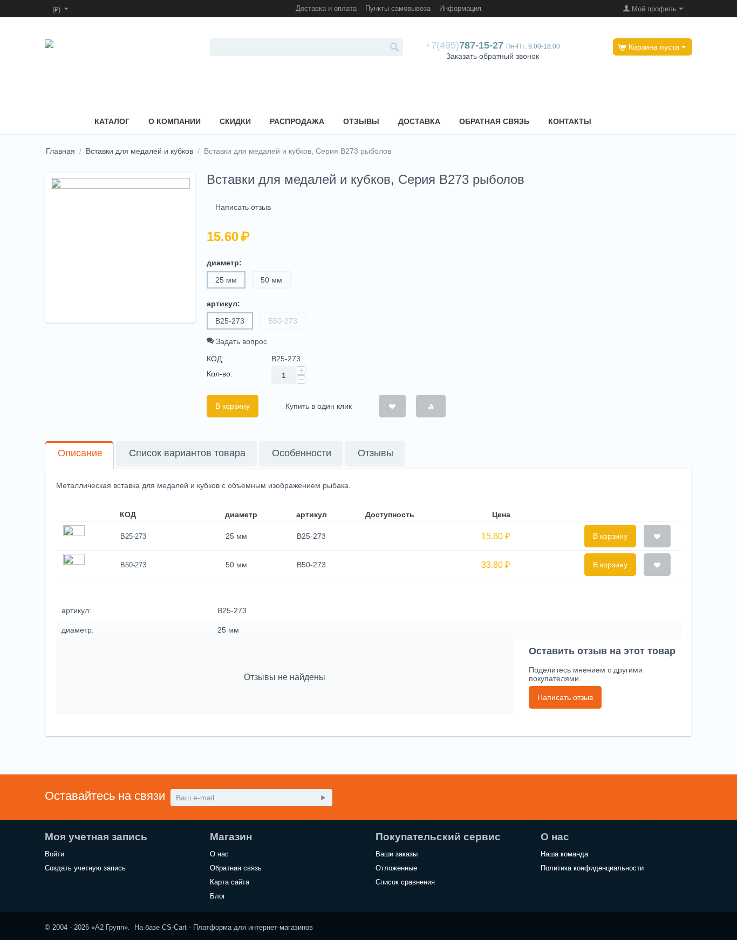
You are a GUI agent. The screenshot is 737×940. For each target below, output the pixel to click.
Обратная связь (494, 121)
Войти (54, 854)
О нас (219, 854)
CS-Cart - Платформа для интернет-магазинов (237, 927)
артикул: (223, 303)
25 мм (226, 280)
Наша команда (564, 854)
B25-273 (229, 321)
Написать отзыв (243, 207)
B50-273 (282, 321)
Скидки (235, 121)
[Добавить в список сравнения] (431, 406)
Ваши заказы (397, 854)
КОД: (215, 358)
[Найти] (395, 48)
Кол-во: (220, 373)
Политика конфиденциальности (592, 868)
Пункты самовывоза (398, 8)
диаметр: (224, 262)
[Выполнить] (323, 798)
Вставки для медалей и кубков (139, 151)
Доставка (419, 121)
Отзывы (361, 121)
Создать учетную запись (85, 868)
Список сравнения (405, 882)
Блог (218, 896)
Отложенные (396, 868)
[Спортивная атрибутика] (72, 65)
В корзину (232, 406)
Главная (60, 151)
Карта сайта (229, 882)
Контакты (569, 121)
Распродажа (297, 121)
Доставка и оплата (326, 8)
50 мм (271, 280)
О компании (174, 121)
